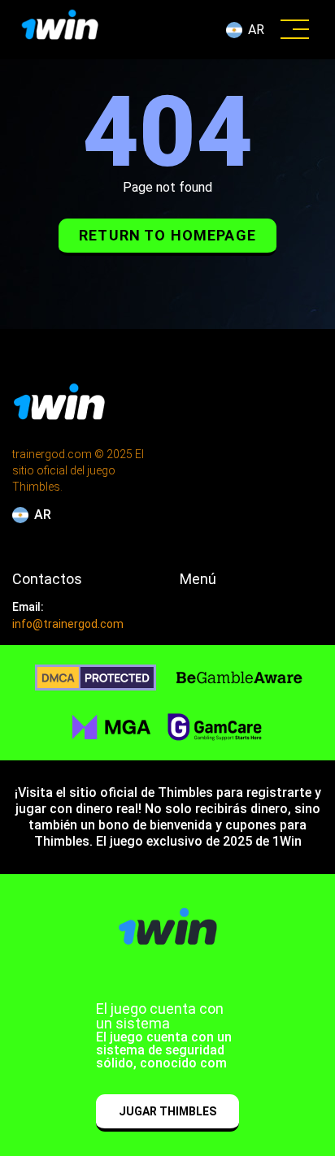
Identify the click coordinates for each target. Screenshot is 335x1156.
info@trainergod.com (68, 623)
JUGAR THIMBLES (167, 1111)
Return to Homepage (167, 235)
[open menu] (295, 29)
